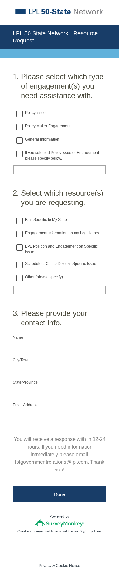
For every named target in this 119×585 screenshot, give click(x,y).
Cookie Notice (68, 565)
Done (59, 494)
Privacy (45, 565)
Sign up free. (91, 531)
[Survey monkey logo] (59, 523)
